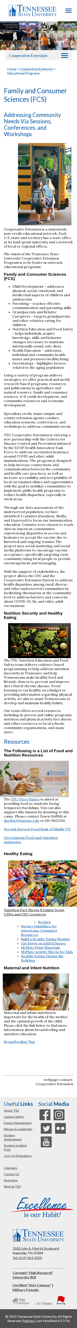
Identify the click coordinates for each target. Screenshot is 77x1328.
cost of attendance (18, 1155)
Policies (28, 1321)
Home (11, 69)
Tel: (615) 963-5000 (27, 1258)
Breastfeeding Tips (19, 1041)
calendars (10, 1168)
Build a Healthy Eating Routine (45, 939)
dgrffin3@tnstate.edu (21, 820)
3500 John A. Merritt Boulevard (36, 1248)
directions (11, 1180)
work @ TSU (12, 1186)
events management (18, 1123)
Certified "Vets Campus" (32, 1285)
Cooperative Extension (28, 55)
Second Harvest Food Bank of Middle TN (37, 829)
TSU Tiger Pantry (25, 799)
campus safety (14, 1116)
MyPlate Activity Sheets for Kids (47, 952)
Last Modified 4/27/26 (53, 1321)
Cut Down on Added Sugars (43, 943)
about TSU (11, 1110)
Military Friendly (26, 1290)
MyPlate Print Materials (40, 947)
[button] (68, 11)
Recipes (44, 922)
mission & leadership (18, 1129)
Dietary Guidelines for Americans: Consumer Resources (39, 930)
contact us (11, 1174)
